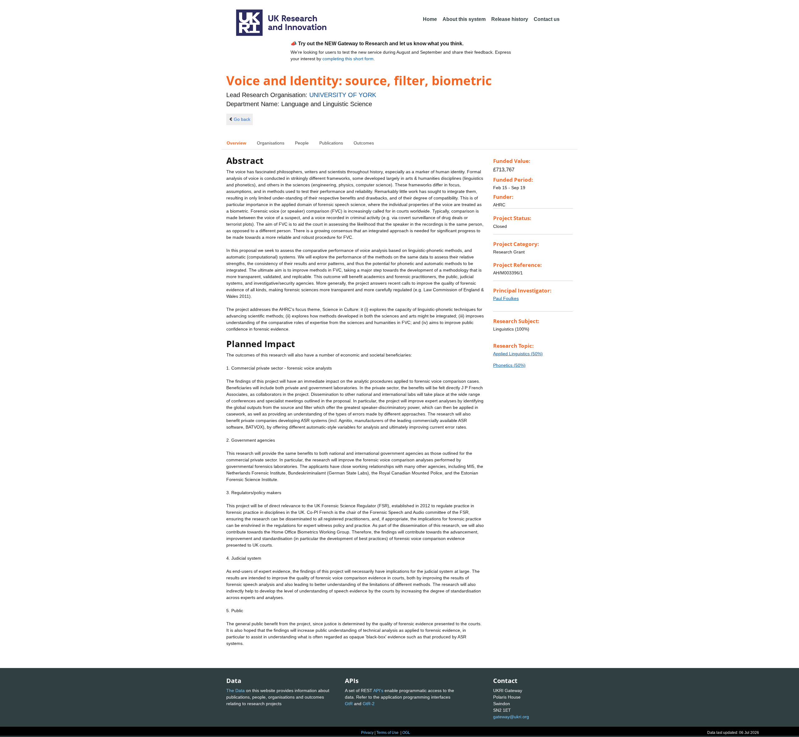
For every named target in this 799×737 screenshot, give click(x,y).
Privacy (367, 732)
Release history (509, 19)
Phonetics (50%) (509, 365)
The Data (235, 690)
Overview (236, 142)
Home (430, 19)
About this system (464, 19)
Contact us (547, 19)
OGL (406, 732)
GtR (349, 703)
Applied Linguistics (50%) (518, 353)
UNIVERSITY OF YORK (342, 94)
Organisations (270, 142)
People (302, 142)
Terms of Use (387, 732)
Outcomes (364, 142)
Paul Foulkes (506, 298)
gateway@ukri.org (511, 716)
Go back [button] (242, 119)
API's (378, 690)
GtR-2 (369, 703)
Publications (331, 142)
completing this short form (348, 58)
